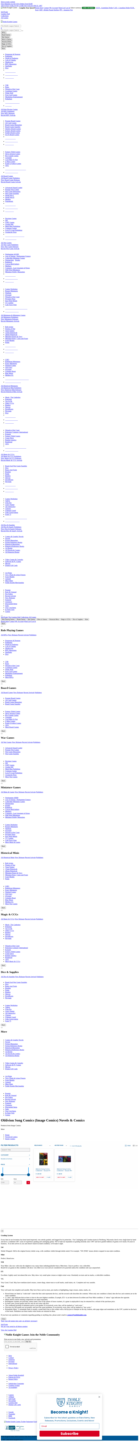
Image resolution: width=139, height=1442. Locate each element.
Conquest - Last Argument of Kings (17, 268)
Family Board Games (12, 133)
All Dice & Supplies (8, 977)
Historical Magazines (12, 544)
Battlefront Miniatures (12, 362)
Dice (6, 68)
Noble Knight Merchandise (14, 583)
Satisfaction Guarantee (16, 1383)
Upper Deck (9, 438)
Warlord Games (10, 365)
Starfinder (8, 66)
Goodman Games (11, 91)
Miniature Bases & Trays (13, 337)
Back (3, 623)
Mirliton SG (9, 375)
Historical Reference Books (14, 546)
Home (7, 1135)
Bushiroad (8, 442)
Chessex (8, 509)
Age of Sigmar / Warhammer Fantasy (18, 256)
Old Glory (8, 367)
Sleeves (7, 407)
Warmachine (9, 260)
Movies (7, 563)
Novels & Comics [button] (6, 1159)
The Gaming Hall (14, 617)
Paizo (7, 87)
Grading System (14, 1385)
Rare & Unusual (10, 592)
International (12, 1363)
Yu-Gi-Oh (8, 401)
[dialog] (69, 1275)
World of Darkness (11, 58)
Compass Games (11, 228)
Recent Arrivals (10, 596)
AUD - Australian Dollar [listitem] (104, 8)
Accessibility (12, 1387)
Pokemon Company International (16, 432)
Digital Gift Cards (11, 565)
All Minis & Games (7, 792)
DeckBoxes (9, 409)
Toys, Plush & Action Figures (15, 575)
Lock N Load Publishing (13, 230)
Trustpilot (11, 1414)
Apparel (8, 579)
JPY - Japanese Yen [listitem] (66, 10)
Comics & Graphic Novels (14, 536)
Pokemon (8, 399)
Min (2, 1179)
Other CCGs (9, 403)
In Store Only (10, 610)
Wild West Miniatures (12, 270)
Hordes (17, 260)
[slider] (2, 1174)
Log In (67, 8)
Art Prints (8, 573)
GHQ (7, 360)
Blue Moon (9, 373)
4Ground (8, 295)
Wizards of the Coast (12, 89)
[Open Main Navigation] (2, 20)
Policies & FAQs (14, 1377)
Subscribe (69, 1433)
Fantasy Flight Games (12, 152)
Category (5, 1155)
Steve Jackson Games (12, 154)
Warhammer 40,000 (12, 254)
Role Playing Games (8, 619)
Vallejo (7, 501)
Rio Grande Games (11, 156)
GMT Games (9, 222)
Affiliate (11, 1397)
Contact (46, 8)
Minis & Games (7, 39)
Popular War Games (12, 189)
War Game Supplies (12, 193)
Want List (61, 8)
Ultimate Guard (10, 510)
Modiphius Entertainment (14, 97)
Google (11, 1412)
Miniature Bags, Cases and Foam (16, 338)
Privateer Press (10, 299)
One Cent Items (10, 608)
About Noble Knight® (16, 1375)
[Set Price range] (28, 1182)
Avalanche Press (11, 232)
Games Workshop (11, 289)
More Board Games (12, 727)
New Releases (10, 598)
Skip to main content (8, 2)
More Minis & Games (12, 842)
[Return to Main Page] (2, 626)
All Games (4, 18)
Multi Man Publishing (12, 226)
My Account (53, 8)
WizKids (8, 293)
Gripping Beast (10, 371)
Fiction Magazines (11, 540)
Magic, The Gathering (12, 397)
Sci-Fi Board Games (12, 135)
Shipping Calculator (14, 1381)
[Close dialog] (99, 1397)
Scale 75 (8, 514)
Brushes (8, 472)
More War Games (11, 777)
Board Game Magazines (13, 125)
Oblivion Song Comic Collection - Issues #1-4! (43, 1170)
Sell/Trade (4, 12)
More (3, 48)
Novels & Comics (11, 1137)
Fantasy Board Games (12, 131)
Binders (8, 405)
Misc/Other (9, 581)
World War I (9, 195)
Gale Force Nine (11, 305)
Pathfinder (8, 56)
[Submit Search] (22, 30)
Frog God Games (11, 95)
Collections (5, 16)
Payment (11, 1362)
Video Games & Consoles (14, 560)
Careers (11, 1395)
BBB (10, 1416)
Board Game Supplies (12, 127)
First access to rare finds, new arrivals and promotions (22, 1339)
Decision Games (11, 218)
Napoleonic (9, 201)
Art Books (8, 548)
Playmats (8, 411)
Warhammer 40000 (11, 798)
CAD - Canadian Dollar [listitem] (121, 8)
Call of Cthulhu (10, 60)
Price (3, 1164)
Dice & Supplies (7, 46)
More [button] (3, 1129)
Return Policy (13, 1379)
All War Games (6, 742)
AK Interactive (10, 507)
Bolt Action (9, 327)
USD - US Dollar (88, 8)
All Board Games (7, 692)
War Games (5, 37)
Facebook (11, 1418)
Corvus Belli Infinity (12, 264)
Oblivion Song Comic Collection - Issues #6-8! (64, 1170)
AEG (7, 165)
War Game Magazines (12, 191)
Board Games (6, 35)
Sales (7, 606)
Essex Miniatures (11, 363)
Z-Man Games (10, 162)
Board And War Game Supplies (16, 466)
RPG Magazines (11, 64)
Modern (8, 199)
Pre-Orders (9, 594)
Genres (7, 611)
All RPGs (4, 635)
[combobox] (11, 26)
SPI (6, 220)
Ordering (11, 1360)
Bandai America (10, 440)
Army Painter (9, 505)
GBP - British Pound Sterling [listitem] (49, 10)
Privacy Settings (13, 1366)
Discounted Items (11, 604)
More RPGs (9, 677)
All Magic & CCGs (7, 919)
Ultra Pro (8, 503)
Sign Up (28, 1341)
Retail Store (39, 8)
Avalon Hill (9, 224)
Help (10, 1356)
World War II (9, 197)
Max (15, 1179)
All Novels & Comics (12, 550)
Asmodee (8, 158)
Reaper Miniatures (11, 291)
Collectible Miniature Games (15, 258)
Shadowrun (9, 62)
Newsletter (12, 1401)
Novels (7, 538)
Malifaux (8, 266)
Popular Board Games (12, 121)
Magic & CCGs (6, 44)
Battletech (8, 262)
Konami (8, 434)
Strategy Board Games (13, 129)
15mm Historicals (11, 333)
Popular (8, 590)
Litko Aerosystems (11, 512)
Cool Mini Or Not (11, 160)
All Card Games (10, 123)
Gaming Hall (5, 14)
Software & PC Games (13, 561)
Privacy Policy (13, 1368)
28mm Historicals (11, 335)
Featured (8, 600)
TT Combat (9, 303)
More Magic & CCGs (12, 961)
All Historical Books (12, 552)
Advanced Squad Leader (13, 188)
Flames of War (10, 329)
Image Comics (10, 1139)
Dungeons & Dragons (12, 54)
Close (3, 1319)
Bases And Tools (11, 470)
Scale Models (9, 340)
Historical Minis (6, 42)
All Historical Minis (7, 857)
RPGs (4, 32)
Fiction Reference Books (13, 542)
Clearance (8, 602)
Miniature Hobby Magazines (15, 272)
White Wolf (9, 93)
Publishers (32, 635)
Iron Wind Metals (11, 301)
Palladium (8, 99)
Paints (7, 342)
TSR (6, 85)
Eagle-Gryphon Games (13, 164)
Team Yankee (9, 331)
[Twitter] (15, 1422)
